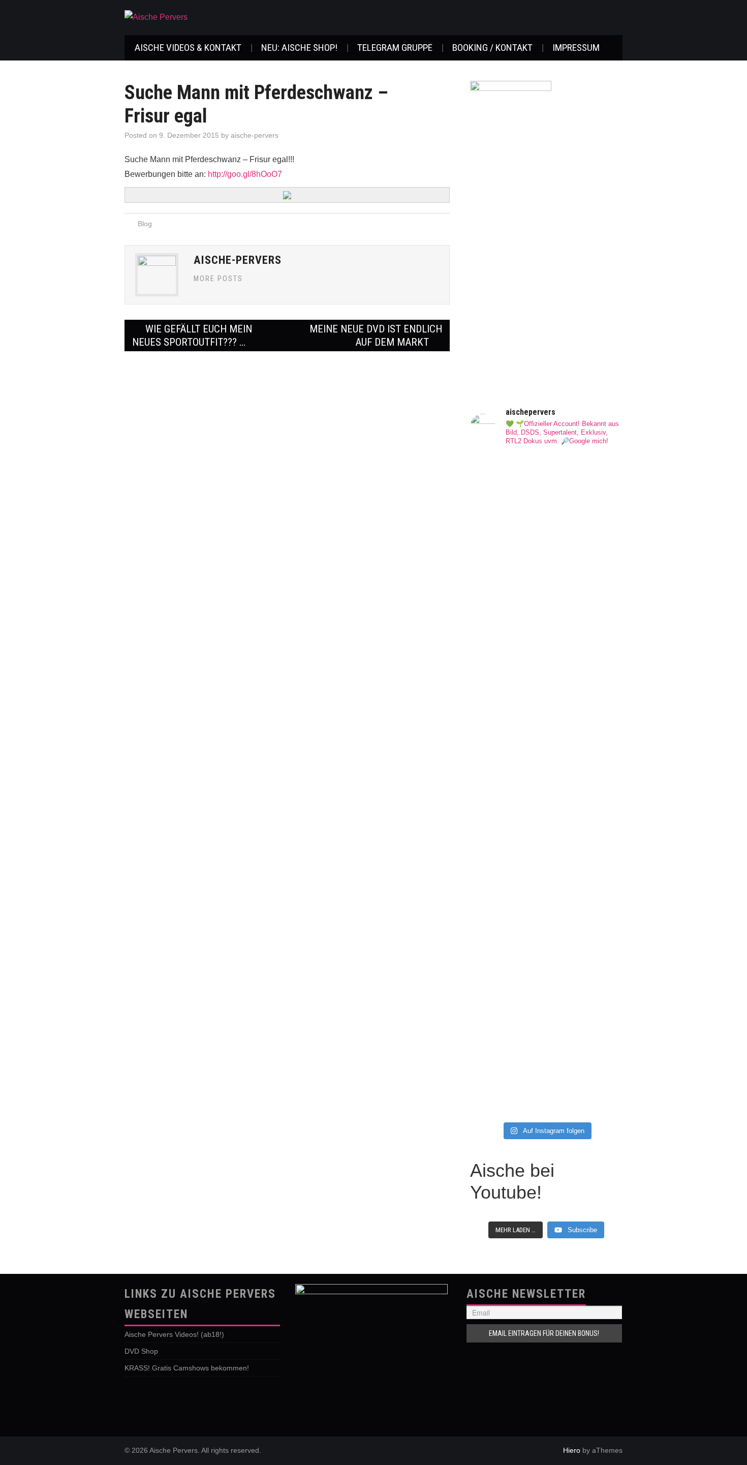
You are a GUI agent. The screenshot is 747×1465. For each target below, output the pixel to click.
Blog (145, 224)
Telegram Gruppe (394, 47)
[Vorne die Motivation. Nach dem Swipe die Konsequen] (585, 798)
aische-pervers (254, 135)
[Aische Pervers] (156, 17)
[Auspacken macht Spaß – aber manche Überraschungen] (507, 995)
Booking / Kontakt (492, 47)
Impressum (576, 47)
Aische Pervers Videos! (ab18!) (174, 1334)
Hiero (571, 1450)
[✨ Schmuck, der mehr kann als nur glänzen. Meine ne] (585, 968)
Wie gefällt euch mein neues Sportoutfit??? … (192, 335)
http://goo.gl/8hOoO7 (245, 174)
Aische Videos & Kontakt (188, 47)
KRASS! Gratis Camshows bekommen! (186, 1368)
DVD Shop (141, 1351)
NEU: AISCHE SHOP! (299, 47)
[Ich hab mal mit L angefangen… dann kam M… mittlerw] (507, 589)
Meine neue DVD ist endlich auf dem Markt (375, 335)
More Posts (218, 278)
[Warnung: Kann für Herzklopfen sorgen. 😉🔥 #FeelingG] (507, 759)
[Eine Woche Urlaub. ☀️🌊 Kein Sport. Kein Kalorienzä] (585, 570)
